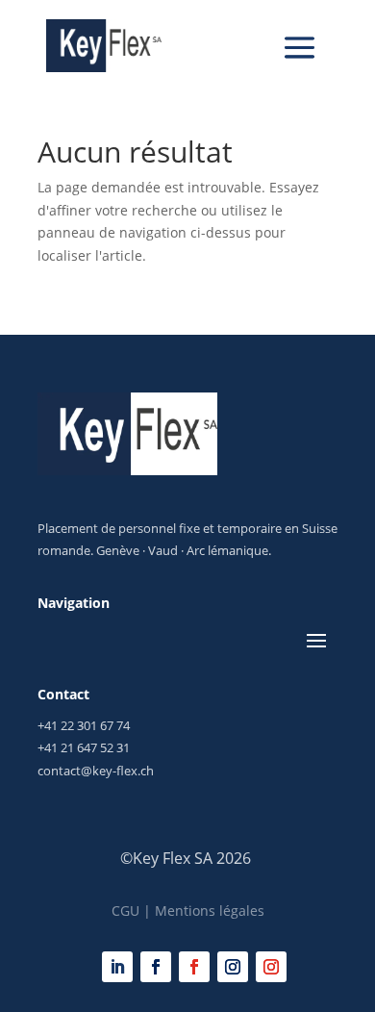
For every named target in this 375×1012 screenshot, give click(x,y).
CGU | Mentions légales (188, 910)
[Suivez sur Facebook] (155, 966)
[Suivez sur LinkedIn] (117, 966)
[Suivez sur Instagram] (232, 966)
